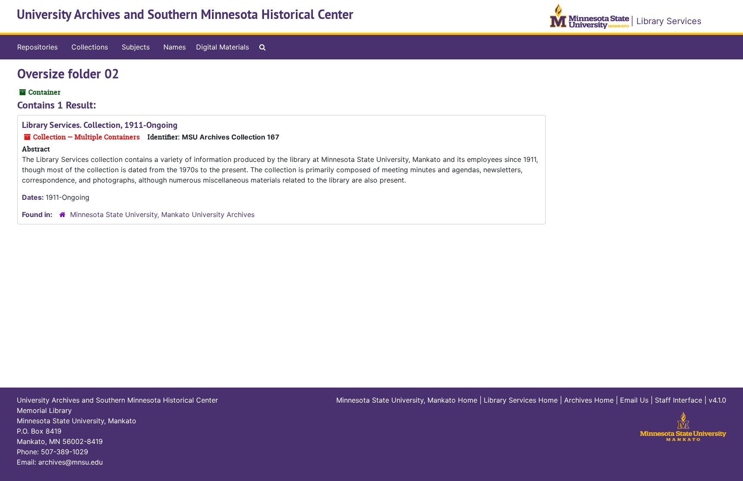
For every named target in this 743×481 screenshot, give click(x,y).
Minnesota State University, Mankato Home (406, 400)
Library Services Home (521, 400)
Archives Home (589, 400)
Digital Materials (222, 47)
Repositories (37, 47)
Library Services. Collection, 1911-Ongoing (100, 124)
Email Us (634, 400)
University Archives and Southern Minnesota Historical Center (185, 14)
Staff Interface (678, 400)
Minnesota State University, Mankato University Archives (162, 214)
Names (174, 47)
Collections (89, 47)
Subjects (136, 47)
